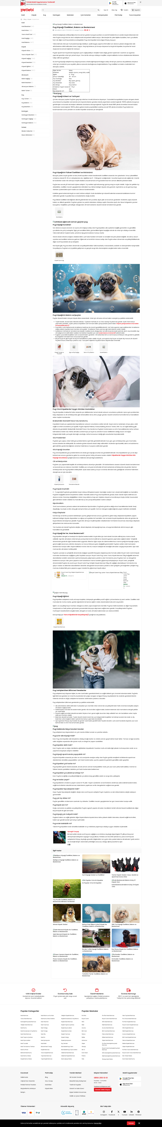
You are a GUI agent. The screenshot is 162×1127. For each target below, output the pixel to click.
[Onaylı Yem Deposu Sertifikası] (77, 1113)
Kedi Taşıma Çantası (27, 1037)
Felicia (83, 1034)
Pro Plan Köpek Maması (129, 1021)
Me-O (83, 1049)
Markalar (70, 15)
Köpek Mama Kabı (66, 1031)
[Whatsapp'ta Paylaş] (89, 30)
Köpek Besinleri (28, 62)
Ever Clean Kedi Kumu (128, 1059)
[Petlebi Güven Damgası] (67, 1113)
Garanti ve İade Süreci (77, 1088)
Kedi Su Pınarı (24, 1049)
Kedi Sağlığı (27, 38)
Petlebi (24, 127)
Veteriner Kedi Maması (67, 1053)
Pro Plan (84, 1015)
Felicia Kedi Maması (108, 1034)
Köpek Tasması (65, 1034)
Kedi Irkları (27, 30)
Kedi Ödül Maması (26, 1034)
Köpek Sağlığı (28, 58)
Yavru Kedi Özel (29, 34)
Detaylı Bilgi (97, 1123)
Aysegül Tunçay (73, 831)
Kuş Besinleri (27, 107)
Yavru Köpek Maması (47, 1053)
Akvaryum (25, 75)
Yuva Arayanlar (135, 15)
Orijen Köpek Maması (128, 1046)
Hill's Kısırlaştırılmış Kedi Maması (111, 1053)
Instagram (103, 1115)
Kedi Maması (24, 1015)
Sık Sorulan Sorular (75, 1077)
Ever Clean (85, 1053)
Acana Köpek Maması (128, 1034)
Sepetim (137, 10)
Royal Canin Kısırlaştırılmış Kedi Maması (111, 1049)
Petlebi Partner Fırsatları (28, 1085)
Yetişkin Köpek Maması (67, 1015)
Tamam (131, 1123)
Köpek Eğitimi (28, 66)
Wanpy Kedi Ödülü (107, 1059)
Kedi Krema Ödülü (26, 1056)
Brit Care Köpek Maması (129, 1037)
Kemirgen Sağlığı (29, 119)
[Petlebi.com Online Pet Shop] (27, 10)
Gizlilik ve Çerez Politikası (77, 1096)
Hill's (83, 1021)
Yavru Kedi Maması (26, 1018)
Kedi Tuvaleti (24, 1043)
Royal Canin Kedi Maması (109, 1018)
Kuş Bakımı (27, 103)
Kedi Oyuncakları (25, 1040)
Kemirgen (56, 15)
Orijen (83, 1043)
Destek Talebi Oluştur (102, 1090)
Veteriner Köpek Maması (68, 1056)
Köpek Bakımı (28, 70)
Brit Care (84, 1031)
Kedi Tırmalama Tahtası (28, 1046)
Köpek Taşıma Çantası (67, 1025)
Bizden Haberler (28, 131)
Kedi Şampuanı (45, 1040)
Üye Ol (106, 10)
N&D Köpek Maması (128, 1031)
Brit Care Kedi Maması (108, 1031)
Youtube (124, 1115)
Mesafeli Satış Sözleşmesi (78, 1081)
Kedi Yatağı (44, 1028)
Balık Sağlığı (27, 79)
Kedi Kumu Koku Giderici (48, 1018)
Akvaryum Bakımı (29, 86)
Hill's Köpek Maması (128, 1028)
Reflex (83, 1037)
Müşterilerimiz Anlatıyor (28, 1088)
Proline (83, 1056)
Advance (84, 1040)
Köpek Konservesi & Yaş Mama (70, 1018)
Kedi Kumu (24, 1028)
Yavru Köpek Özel (29, 54)
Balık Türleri (27, 90)
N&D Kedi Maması (107, 1025)
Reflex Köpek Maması (128, 1043)
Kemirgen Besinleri (29, 115)
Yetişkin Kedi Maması (27, 1025)
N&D (83, 1025)
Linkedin (131, 1115)
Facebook (112, 1115)
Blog (46, 1077)
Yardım (126, 10)
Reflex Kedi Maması (107, 1037)
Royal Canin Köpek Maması (130, 1025)
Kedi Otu (43, 1034)
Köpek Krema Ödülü (26, 1059)
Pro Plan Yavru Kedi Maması (130, 1049)
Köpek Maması (45, 1049)
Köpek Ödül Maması (67, 1021)
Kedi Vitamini (44, 1021)
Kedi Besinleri (28, 26)
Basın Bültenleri (28, 135)
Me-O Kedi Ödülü (127, 1056)
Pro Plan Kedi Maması (108, 1015)
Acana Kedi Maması (108, 1028)
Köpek (34, 15)
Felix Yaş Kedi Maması (128, 1015)
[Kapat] (140, 2)
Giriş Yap (114, 10)
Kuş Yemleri (64, 1043)
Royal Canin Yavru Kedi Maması (131, 1053)
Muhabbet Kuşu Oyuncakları (69, 1049)
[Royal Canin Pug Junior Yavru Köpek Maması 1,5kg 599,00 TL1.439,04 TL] (105, 580)
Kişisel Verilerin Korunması (78, 1092)
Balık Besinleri (27, 83)
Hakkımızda (24, 1077)
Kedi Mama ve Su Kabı (47, 1015)
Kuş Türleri (27, 99)
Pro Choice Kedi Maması (129, 1018)
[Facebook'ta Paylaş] (85, 30)
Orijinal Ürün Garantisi (28, 1081)
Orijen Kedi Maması (107, 1040)
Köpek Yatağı (65, 1037)
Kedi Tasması (45, 1025)
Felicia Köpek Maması (128, 1040)
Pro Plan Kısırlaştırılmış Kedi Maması (109, 1044)
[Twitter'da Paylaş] (87, 30)
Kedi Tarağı (44, 1031)
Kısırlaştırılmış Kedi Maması (28, 1021)
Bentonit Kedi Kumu (26, 1053)
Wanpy (84, 1046)
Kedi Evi (43, 1037)
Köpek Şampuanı (66, 1040)
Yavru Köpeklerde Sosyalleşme (75, 615)
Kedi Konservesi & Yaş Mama (29, 1031)
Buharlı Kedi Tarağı (46, 1046)
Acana (84, 1028)
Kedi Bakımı (28, 42)
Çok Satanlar (86, 15)
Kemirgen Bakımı (29, 123)
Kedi (23, 15)
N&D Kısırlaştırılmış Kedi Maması (111, 1056)
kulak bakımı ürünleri (106, 333)
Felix (83, 1059)
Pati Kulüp (118, 15)
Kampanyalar (103, 15)
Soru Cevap (49, 1081)
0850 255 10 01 (101, 1077)
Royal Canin (85, 1018)
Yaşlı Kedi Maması (46, 1056)
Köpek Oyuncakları (66, 1028)
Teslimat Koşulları (75, 1085)
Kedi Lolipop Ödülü (66, 1059)
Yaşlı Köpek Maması (46, 1059)
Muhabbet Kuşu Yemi (67, 1046)
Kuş (44, 15)
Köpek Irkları (28, 50)
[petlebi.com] (21, 19)
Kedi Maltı (43, 1043)
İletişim (23, 1092)
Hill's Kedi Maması (107, 1021)
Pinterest (138, 1115)
